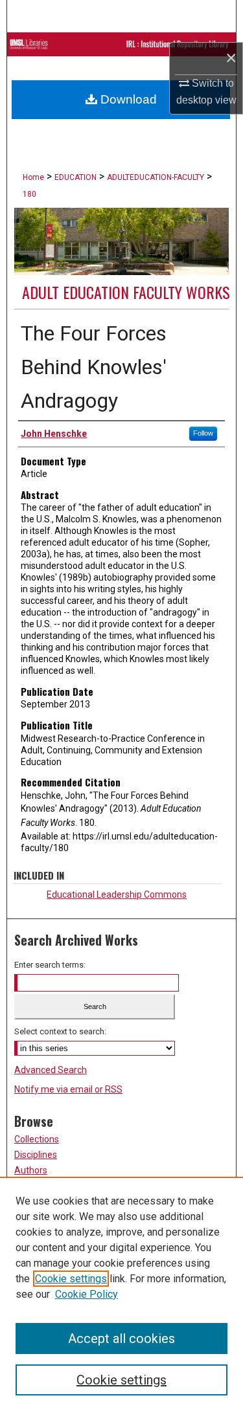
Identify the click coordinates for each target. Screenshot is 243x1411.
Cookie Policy (86, 1294)
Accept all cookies (121, 1338)
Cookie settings (71, 1278)
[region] (121, 1294)
